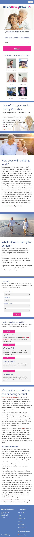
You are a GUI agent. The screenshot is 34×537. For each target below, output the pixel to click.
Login (30, 2)
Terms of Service (5, 512)
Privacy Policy (4, 514)
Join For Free (21, 512)
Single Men (21, 524)
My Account (21, 518)
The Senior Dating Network (10, 397)
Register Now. (7, 129)
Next (17, 48)
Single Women (22, 527)
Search (17, 314)
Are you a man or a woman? (17, 37)
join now (9, 206)
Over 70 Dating (5, 535)
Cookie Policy (4, 515)
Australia (23, 535)
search (24, 428)
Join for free (7, 500)
